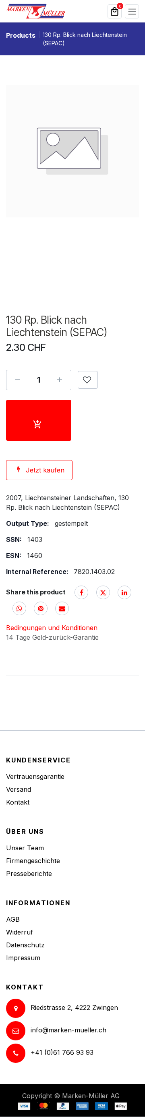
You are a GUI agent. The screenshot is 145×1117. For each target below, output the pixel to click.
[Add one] (59, 380)
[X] (103, 592)
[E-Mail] (62, 608)
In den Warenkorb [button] (38, 420)
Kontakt (17, 802)
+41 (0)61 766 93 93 (62, 1053)
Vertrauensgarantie (35, 776)
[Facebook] (81, 592)
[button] (88, 380)
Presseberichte (29, 874)
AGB (13, 919)
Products (20, 35)
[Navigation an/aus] (132, 11)
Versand (18, 789)
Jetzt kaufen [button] (45, 470)
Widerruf (19, 932)
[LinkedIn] (124, 592)
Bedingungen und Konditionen (51, 628)
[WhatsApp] (19, 608)
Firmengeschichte (33, 861)
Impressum (23, 958)
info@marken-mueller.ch (68, 1030)
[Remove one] (17, 380)
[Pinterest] (41, 608)
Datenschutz (25, 945)
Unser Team (25, 848)
